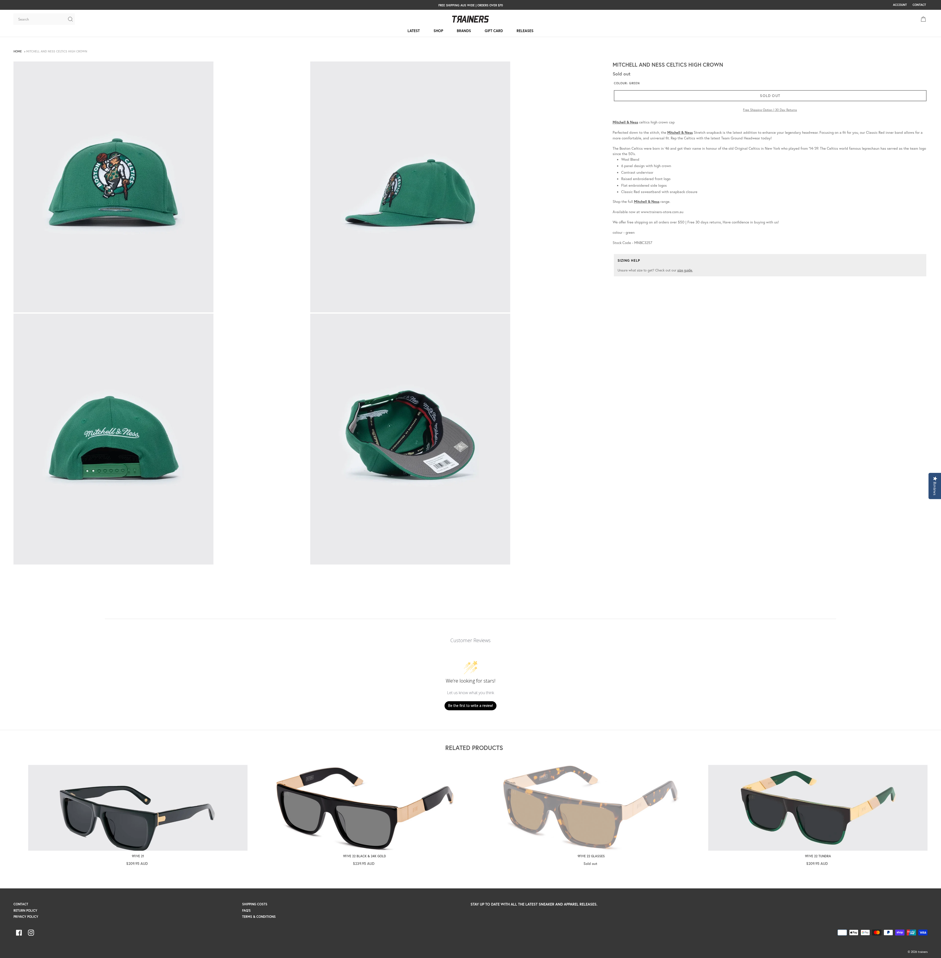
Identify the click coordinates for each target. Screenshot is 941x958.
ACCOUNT (900, 5)
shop (438, 30)
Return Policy (25, 911)
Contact (20, 904)
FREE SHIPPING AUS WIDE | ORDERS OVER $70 (470, 5)
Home (17, 51)
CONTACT (919, 5)
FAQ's (246, 911)
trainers (923, 952)
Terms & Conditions (259, 917)
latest (414, 30)
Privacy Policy (25, 917)
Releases (525, 30)
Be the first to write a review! (470, 705)
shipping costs (254, 904)
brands (464, 30)
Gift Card (494, 30)
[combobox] (40, 19)
